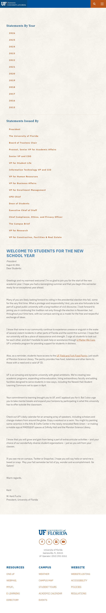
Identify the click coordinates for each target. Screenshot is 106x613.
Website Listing (80, 574)
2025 (12, 40)
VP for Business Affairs (22, 183)
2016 (12, 100)
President (14, 129)
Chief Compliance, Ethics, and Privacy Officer (36, 217)
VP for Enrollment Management (27, 190)
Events (43, 599)
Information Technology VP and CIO (30, 169)
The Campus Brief (19, 223)
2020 (12, 73)
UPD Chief (15, 196)
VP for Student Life (20, 163)
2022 (12, 60)
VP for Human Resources (23, 176)
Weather (44, 574)
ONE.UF (10, 574)
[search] (94, 4)
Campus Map (46, 580)
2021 (12, 67)
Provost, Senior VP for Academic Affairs (32, 149)
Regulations (78, 593)
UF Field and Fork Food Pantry (72, 355)
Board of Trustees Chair (23, 142)
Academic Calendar (50, 593)
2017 (12, 94)
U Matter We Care (86, 339)
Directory (12, 599)
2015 (12, 107)
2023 (12, 53)
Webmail (11, 580)
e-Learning (13, 593)
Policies (76, 586)
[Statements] (13, 4)
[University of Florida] (53, 532)
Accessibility (79, 580)
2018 (12, 87)
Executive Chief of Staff (23, 210)
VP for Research (18, 230)
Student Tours (47, 586)
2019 (12, 80)
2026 (12, 33)
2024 (12, 46)
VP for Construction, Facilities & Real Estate (35, 237)
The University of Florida (23, 136)
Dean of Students (19, 203)
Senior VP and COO (20, 156)
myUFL (10, 586)
